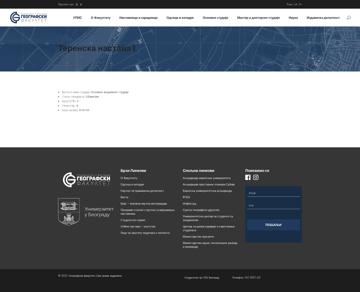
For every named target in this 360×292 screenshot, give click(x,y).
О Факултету (129, 178)
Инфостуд (189, 203)
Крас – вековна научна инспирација (144, 203)
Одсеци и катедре (132, 184)
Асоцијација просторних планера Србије (209, 184)
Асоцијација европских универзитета (206, 178)
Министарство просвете (198, 237)
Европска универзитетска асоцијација (207, 191)
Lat (295, 4)
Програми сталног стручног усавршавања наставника (147, 212)
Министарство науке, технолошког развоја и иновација (210, 245)
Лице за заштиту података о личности (145, 233)
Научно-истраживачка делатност (142, 191)
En (300, 4)
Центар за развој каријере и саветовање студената (209, 228)
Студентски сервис (133, 220)
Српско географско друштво (201, 210)
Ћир (289, 4)
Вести (124, 197)
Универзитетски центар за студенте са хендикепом (208, 218)
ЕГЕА (186, 197)
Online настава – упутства (138, 226)
